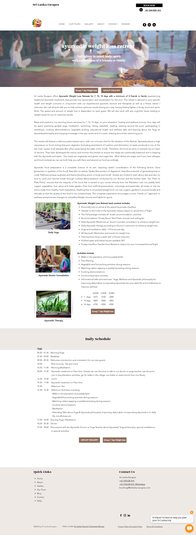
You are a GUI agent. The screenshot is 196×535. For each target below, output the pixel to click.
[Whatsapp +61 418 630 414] (141, 9)
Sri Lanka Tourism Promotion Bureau (89, 526)
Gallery (40, 486)
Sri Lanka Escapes (46, 4)
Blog (39, 493)
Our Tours (41, 489)
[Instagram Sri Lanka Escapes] (149, 24)
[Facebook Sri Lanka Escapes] (144, 24)
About (40, 482)
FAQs (39, 501)
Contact (40, 497)
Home (40, 478)
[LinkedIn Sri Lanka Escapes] (154, 24)
